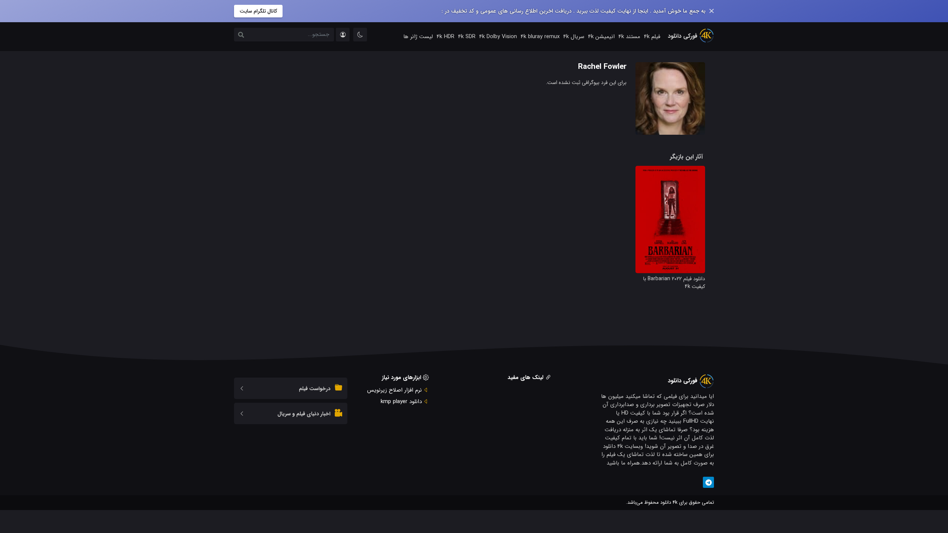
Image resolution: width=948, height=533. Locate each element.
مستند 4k (629, 36)
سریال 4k (573, 36)
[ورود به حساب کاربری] (343, 34)
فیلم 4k (652, 36)
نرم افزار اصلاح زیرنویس (394, 390)
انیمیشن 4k (601, 36)
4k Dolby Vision (498, 36)
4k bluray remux (540, 36)
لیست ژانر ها (418, 36)
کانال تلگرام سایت (258, 11)
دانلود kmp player (401, 401)
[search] (241, 35)
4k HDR (445, 36)
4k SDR (466, 36)
